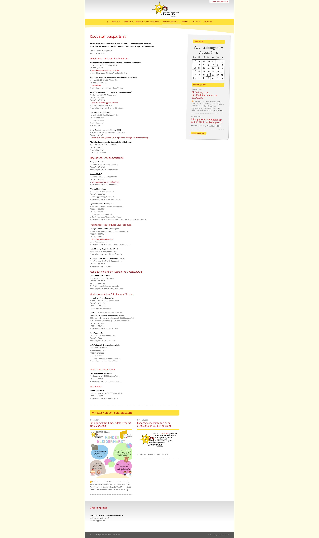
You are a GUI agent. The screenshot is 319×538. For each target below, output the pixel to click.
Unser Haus (128, 22)
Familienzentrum (171, 22)
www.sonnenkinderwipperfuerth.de (105, 182)
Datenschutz (105, 535)
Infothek (197, 22)
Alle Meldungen (198, 133)
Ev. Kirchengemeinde (219, 1)
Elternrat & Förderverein (148, 22)
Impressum (94, 535)
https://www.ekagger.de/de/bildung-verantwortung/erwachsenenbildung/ (120, 138)
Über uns (116, 22)
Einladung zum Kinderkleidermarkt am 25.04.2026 (204, 95)
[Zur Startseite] (159, 16)
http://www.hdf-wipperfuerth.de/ (105, 103)
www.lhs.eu (96, 85)
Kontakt (208, 22)
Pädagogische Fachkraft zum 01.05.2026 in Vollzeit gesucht (154, 424)
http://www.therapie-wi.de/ (102, 239)
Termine (186, 22)
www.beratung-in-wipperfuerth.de (105, 70)
